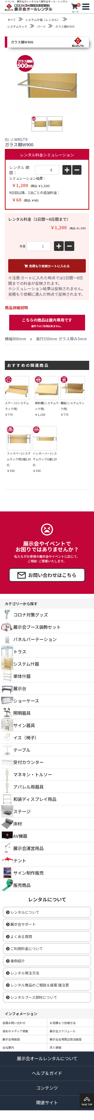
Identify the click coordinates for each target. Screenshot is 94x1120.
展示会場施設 (11, 1039)
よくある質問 (21, 936)
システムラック (17, 26)
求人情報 (55, 1047)
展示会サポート (23, 924)
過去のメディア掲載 (15, 1031)
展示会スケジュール (62, 1031)
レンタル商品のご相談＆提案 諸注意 (39, 984)
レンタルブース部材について (33, 997)
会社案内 (8, 1047)
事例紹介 (17, 960)
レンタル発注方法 (24, 972)
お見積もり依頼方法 (63, 1023)
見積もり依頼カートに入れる (49, 266)
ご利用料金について (26, 948)
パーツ (41, 26)
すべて (11, 20)
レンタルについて (24, 912)
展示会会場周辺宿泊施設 (65, 1039)
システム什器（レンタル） (42, 20)
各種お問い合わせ (14, 1023)
